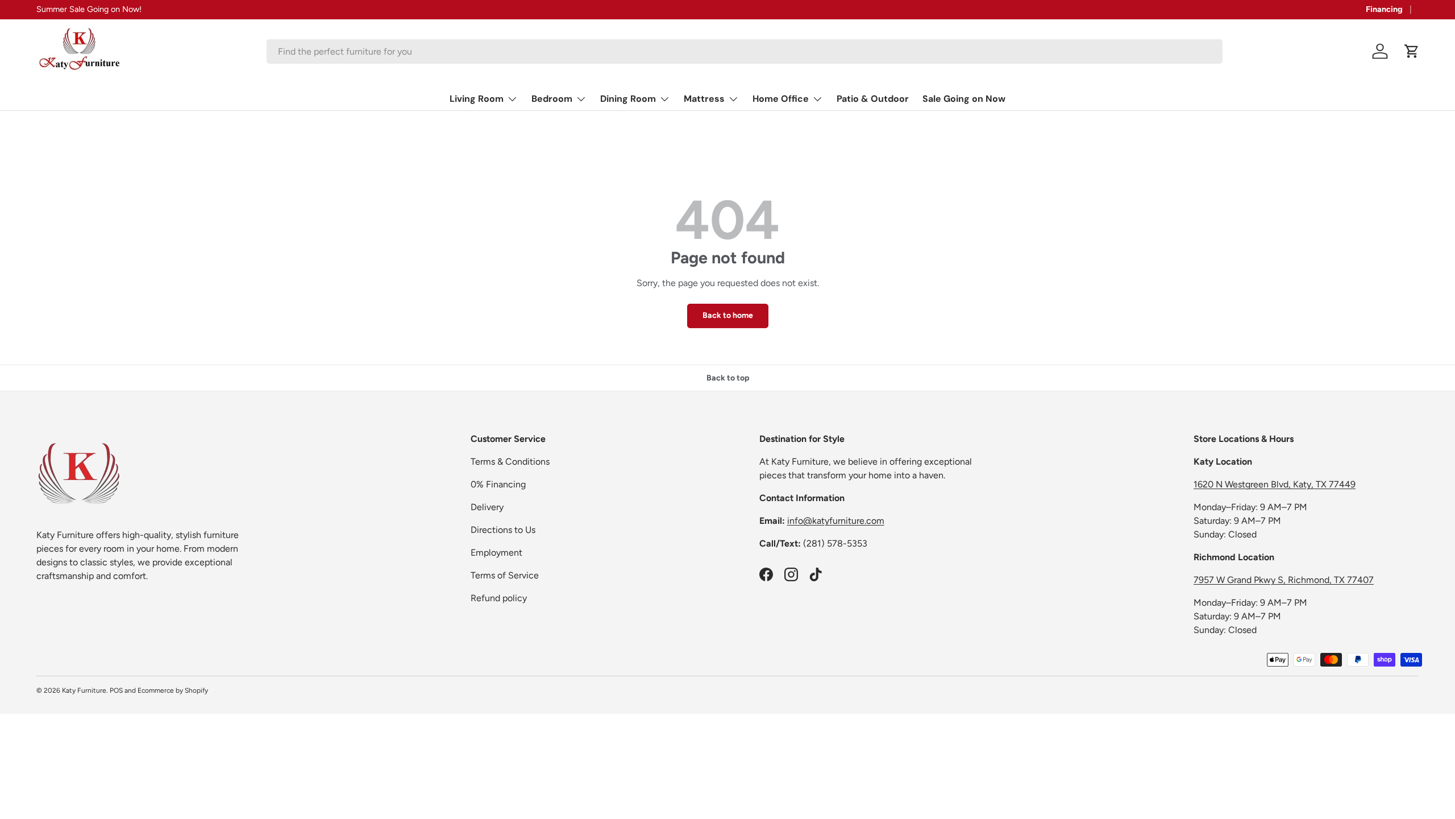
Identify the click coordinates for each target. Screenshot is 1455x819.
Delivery (487, 507)
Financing (1384, 9)
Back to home (727, 315)
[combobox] (745, 51)
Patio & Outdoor (873, 99)
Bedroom (551, 99)
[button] (1411, 51)
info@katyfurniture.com (835, 520)
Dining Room (628, 99)
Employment (496, 552)
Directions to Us (503, 529)
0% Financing (498, 484)
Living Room (477, 99)
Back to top (727, 378)
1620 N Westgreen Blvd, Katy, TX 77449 (1275, 484)
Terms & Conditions (510, 461)
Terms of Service (505, 575)
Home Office (781, 99)
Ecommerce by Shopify (173, 690)
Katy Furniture (84, 690)
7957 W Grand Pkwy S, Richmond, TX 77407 (1284, 579)
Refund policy (499, 598)
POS (116, 690)
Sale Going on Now (963, 99)
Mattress (704, 99)
